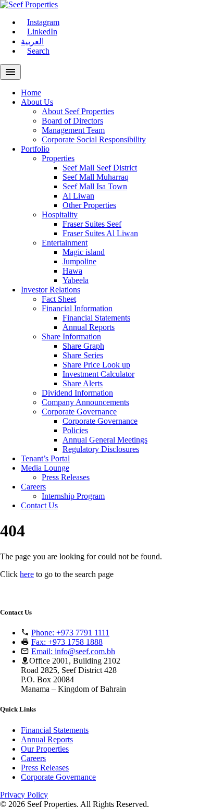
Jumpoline (79, 261)
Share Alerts (83, 383)
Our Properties (45, 748)
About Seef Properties (78, 111)
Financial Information (77, 308)
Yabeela (76, 280)
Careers (33, 486)
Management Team (73, 130)
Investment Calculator (98, 374)
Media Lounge (45, 467)
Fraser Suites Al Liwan (100, 233)
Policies (75, 430)
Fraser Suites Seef (92, 223)
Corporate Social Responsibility (94, 139)
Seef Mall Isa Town (95, 186)
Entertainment (65, 242)
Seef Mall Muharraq (96, 177)
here (27, 574)
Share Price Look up (96, 364)
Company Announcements (85, 402)
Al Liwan (78, 195)
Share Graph (83, 345)
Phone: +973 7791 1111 (70, 632)
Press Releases (66, 477)
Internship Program (73, 496)
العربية (32, 41)
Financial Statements (96, 317)
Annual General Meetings (105, 439)
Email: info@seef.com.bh (73, 651)
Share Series (83, 355)
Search (38, 50)
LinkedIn (42, 31)
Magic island (84, 252)
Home (31, 92)
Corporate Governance (79, 411)
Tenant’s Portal (45, 458)
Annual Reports (89, 327)
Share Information (71, 336)
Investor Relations (50, 289)
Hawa (72, 270)
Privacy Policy (24, 794)
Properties (58, 158)
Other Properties (89, 205)
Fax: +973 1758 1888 (67, 642)
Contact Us (39, 505)
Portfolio (35, 148)
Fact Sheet (59, 299)
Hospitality (60, 214)
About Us (37, 101)
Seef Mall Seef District (100, 167)
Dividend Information (77, 392)
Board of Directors (72, 120)
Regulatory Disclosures (101, 449)
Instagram (43, 22)
